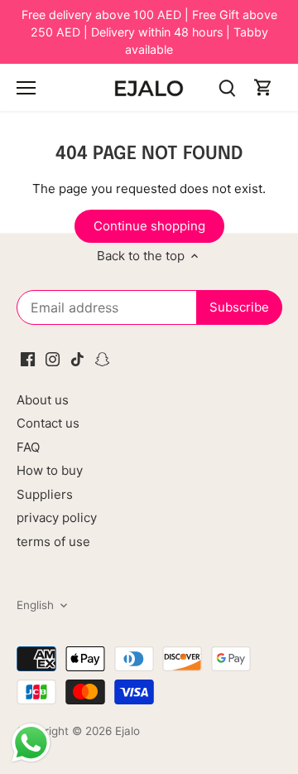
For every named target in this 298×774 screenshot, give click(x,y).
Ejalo (127, 731)
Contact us (48, 423)
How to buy (50, 470)
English (35, 605)
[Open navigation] (26, 87)
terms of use (53, 541)
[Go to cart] (263, 87)
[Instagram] (53, 357)
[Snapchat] (102, 357)
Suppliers (45, 494)
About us (43, 400)
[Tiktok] (77, 357)
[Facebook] (28, 357)
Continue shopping (149, 226)
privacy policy (57, 517)
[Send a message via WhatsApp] (31, 743)
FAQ (28, 447)
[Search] (227, 87)
